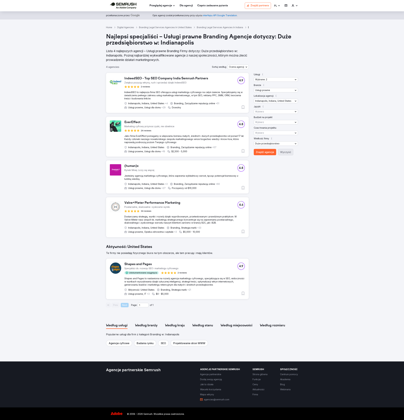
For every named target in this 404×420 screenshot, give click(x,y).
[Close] (257, 158)
